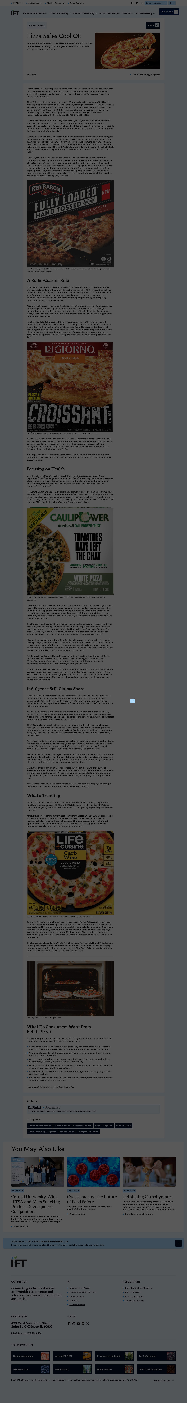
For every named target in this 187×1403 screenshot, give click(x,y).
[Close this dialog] (132, 701)
